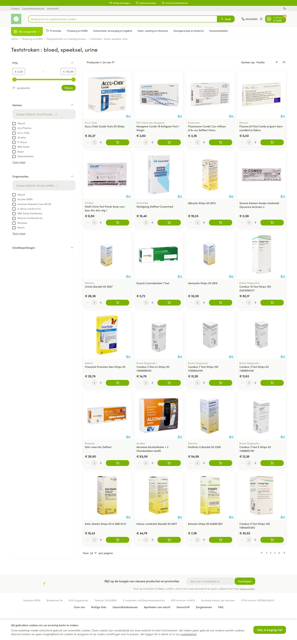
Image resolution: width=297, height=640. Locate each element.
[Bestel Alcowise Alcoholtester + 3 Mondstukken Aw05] (169, 463)
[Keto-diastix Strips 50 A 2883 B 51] (107, 495)
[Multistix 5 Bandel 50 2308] (210, 415)
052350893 (111, 600)
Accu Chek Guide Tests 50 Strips (104, 126)
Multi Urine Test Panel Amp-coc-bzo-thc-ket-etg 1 (105, 208)
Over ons (79, 607)
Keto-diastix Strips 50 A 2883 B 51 (105, 524)
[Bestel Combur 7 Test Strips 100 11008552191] (220, 383)
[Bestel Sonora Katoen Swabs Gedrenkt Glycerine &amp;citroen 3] (272, 222)
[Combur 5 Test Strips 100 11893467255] (261, 495)
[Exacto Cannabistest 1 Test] (158, 255)
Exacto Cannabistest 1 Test (152, 283)
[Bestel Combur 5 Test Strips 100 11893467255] (272, 540)
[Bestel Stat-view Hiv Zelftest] (117, 463)
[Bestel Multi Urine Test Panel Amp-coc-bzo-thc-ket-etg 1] (117, 222)
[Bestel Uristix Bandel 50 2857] (117, 303)
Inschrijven (245, 581)
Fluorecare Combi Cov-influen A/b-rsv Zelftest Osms (207, 128)
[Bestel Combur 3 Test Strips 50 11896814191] (272, 383)
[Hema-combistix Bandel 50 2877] (158, 495)
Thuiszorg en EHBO (77, 30)
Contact (15, 8)
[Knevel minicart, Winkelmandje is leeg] (269, 19)
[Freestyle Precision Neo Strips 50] (107, 335)
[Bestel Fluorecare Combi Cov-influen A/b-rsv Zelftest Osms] (220, 142)
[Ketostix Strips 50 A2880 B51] (210, 495)
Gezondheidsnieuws (33, 8)
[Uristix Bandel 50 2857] (107, 255)
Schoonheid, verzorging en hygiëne (112, 30)
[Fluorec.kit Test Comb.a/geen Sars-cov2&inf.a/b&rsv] (261, 94)
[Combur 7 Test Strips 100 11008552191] (210, 335)
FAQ (220, 607)
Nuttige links (98, 607)
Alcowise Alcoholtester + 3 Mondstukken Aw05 (152, 449)
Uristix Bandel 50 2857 (99, 286)
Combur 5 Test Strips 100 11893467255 (254, 525)
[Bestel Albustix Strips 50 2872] (220, 222)
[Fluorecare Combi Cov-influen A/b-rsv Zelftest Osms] (210, 94)
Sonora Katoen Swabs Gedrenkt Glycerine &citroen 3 (259, 205)
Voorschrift (52, 8)
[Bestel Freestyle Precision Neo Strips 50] (117, 383)
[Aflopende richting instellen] (284, 62)
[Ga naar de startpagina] (16, 19)
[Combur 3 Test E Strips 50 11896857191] (261, 415)
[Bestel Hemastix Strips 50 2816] (220, 303)
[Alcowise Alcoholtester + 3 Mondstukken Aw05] (158, 415)
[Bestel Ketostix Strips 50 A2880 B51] (220, 540)
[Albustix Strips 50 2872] (210, 174)
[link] (262, 552)
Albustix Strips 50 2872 (202, 203)
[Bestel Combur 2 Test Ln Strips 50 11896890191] (169, 383)
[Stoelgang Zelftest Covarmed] (158, 174)
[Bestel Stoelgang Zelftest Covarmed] (169, 222)
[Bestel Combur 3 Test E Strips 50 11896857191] (272, 463)
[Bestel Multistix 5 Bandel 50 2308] (220, 463)
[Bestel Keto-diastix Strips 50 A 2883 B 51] (117, 540)
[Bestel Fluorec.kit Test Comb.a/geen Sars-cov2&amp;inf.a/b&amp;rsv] (272, 142)
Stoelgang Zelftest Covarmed (154, 206)
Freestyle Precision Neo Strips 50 (105, 367)
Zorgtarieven (204, 607)
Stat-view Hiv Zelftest (98, 447)
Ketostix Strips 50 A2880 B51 (205, 524)
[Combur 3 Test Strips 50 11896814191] (261, 335)
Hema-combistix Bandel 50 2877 (156, 524)
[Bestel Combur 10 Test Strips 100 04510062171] (272, 303)
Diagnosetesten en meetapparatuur (66, 38)
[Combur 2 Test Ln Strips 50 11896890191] (158, 335)
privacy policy (247, 588)
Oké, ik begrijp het (269, 630)
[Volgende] (283, 552)
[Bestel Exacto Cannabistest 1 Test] (169, 303)
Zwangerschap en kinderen (188, 30)
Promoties (55, 30)
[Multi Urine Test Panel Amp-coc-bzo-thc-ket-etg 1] (107, 174)
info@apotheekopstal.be (151, 600)
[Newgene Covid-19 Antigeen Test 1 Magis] (158, 94)
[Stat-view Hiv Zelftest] (107, 415)
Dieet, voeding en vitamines (153, 30)
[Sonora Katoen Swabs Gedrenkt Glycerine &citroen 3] (261, 174)
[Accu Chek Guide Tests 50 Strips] (107, 94)
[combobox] (122, 18)
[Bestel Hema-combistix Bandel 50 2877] (169, 540)
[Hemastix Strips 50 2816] (210, 255)
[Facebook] (44, 583)
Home (14, 38)
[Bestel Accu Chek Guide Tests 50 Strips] (117, 142)
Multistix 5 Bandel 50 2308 (204, 447)
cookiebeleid (188, 634)
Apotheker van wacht (157, 607)
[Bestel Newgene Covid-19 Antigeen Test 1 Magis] (169, 142)
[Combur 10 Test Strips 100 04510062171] (261, 255)
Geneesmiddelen (218, 30)
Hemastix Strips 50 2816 (202, 283)
